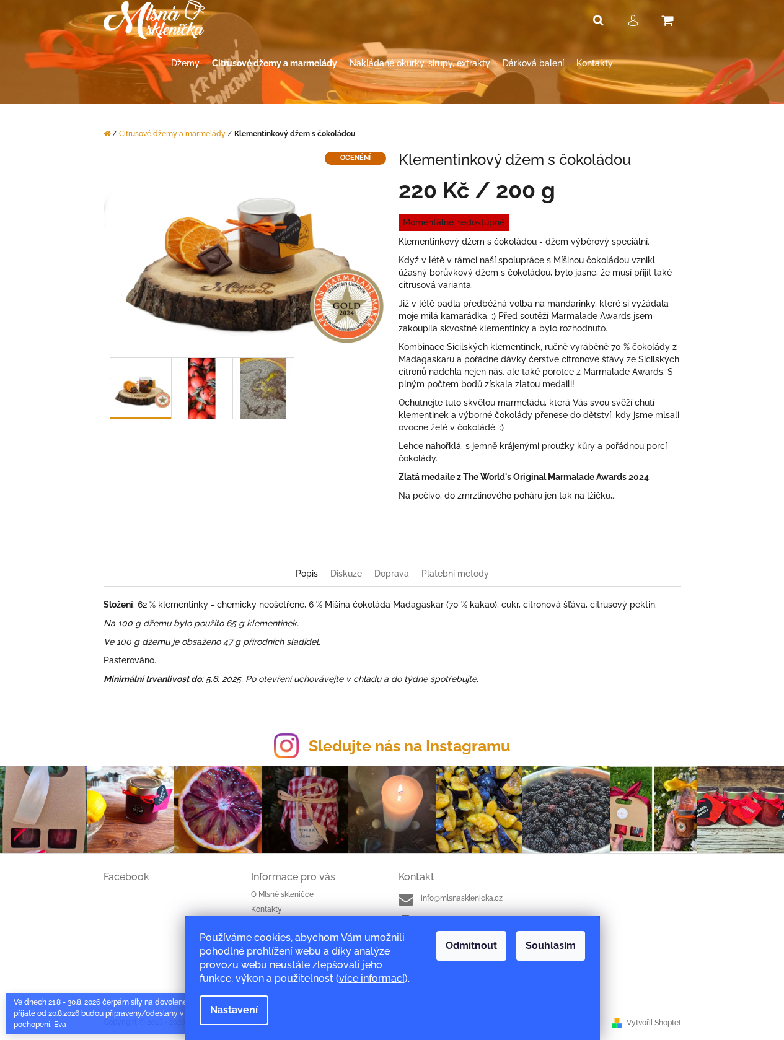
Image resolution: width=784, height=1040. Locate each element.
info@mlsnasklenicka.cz (462, 898)
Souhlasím (551, 945)
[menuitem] (185, 63)
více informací (372, 978)
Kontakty (266, 909)
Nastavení (234, 1010)
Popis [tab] (307, 574)
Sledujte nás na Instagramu (409, 745)
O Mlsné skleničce (282, 894)
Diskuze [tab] (346, 574)
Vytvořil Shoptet (654, 1022)
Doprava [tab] (391, 574)
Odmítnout (471, 945)
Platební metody (455, 574)
